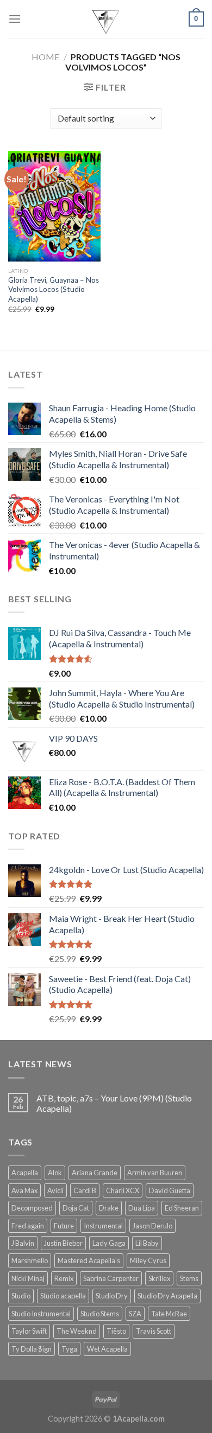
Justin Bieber (63, 1243)
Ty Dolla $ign (31, 1349)
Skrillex (159, 1278)
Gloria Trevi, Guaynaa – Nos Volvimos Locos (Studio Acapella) (53, 289)
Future (64, 1225)
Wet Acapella (107, 1349)
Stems (189, 1278)
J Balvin (22, 1243)
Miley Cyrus (148, 1260)
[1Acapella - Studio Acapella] (106, 19)
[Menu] (14, 18)
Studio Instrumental (41, 1313)
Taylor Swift (29, 1331)
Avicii (55, 1190)
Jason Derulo (152, 1225)
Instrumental (103, 1225)
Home (45, 57)
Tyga (69, 1349)
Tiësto (116, 1331)
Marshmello (29, 1260)
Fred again (27, 1225)
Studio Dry (112, 1295)
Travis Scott (153, 1331)
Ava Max (24, 1190)
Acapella (24, 1172)
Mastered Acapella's (89, 1260)
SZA (135, 1313)
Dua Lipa (141, 1207)
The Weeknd (77, 1331)
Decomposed (32, 1207)
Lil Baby (147, 1243)
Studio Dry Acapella (167, 1295)
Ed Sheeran (182, 1207)
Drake (109, 1207)
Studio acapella (63, 1295)
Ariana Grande (94, 1172)
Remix (63, 1278)
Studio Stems (99, 1313)
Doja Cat (76, 1207)
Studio (20, 1295)
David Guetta (169, 1190)
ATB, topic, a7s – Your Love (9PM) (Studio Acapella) (114, 1103)
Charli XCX (122, 1190)
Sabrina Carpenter (111, 1278)
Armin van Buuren (154, 1172)
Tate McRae (169, 1313)
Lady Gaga (109, 1243)
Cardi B (84, 1190)
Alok (55, 1172)
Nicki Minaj (28, 1278)
